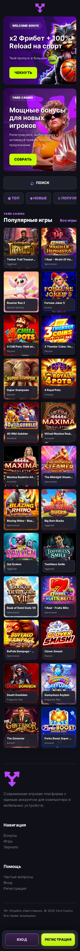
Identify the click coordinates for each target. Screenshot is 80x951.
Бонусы (10, 835)
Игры (8, 841)
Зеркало (11, 847)
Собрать (23, 159)
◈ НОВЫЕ (38, 198)
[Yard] (40, 8)
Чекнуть (23, 72)
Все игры (68, 220)
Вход (8, 882)
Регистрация (15, 888)
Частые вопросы (18, 877)
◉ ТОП (13, 198)
